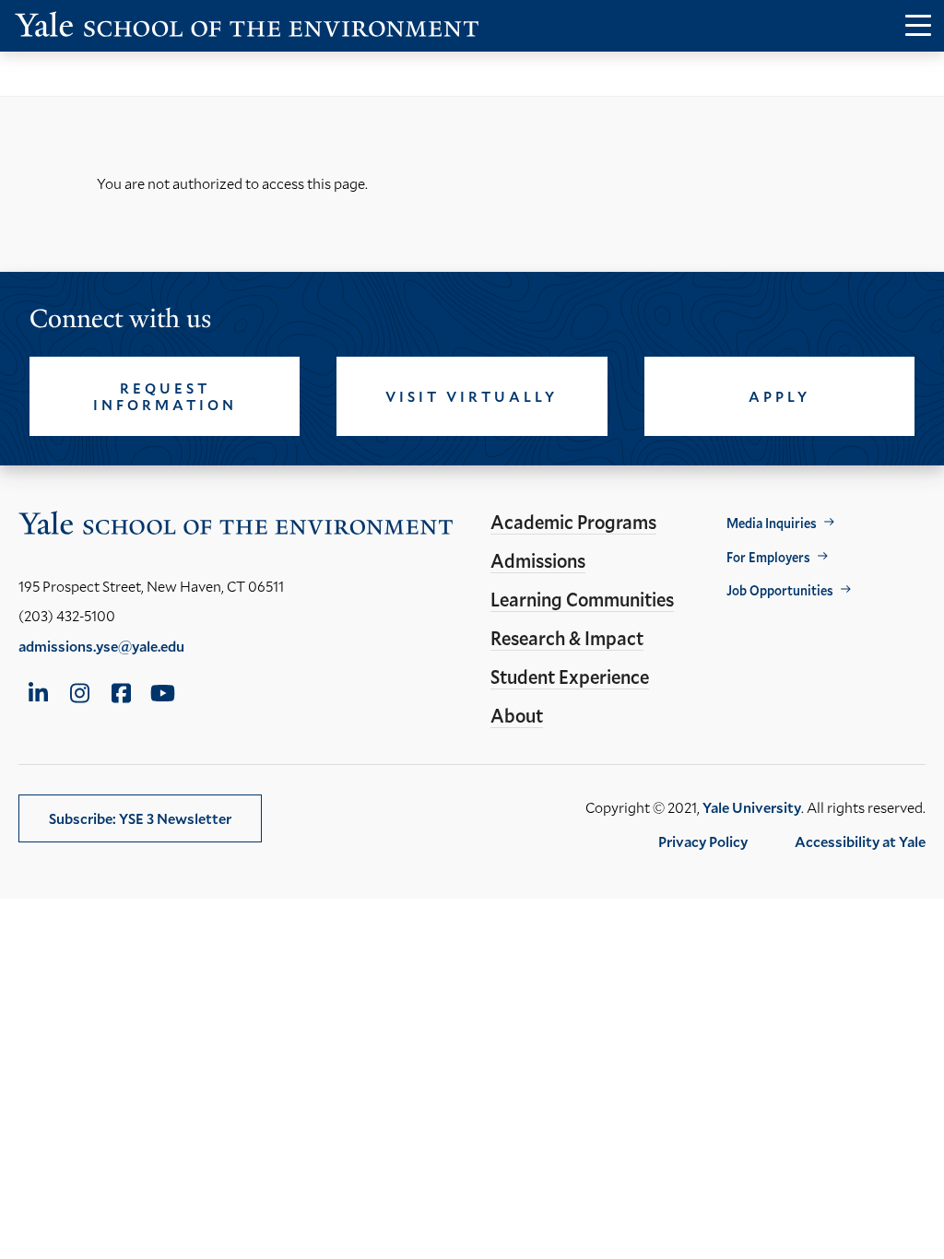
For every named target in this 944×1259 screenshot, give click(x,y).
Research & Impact (566, 638)
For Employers (768, 557)
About (516, 715)
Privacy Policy (703, 841)
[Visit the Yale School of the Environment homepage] (247, 28)
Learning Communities (582, 599)
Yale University (751, 807)
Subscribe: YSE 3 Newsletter (140, 818)
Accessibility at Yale (860, 841)
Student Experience (569, 676)
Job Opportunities (779, 590)
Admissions (537, 560)
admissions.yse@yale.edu (101, 645)
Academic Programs (573, 522)
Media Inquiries (771, 523)
